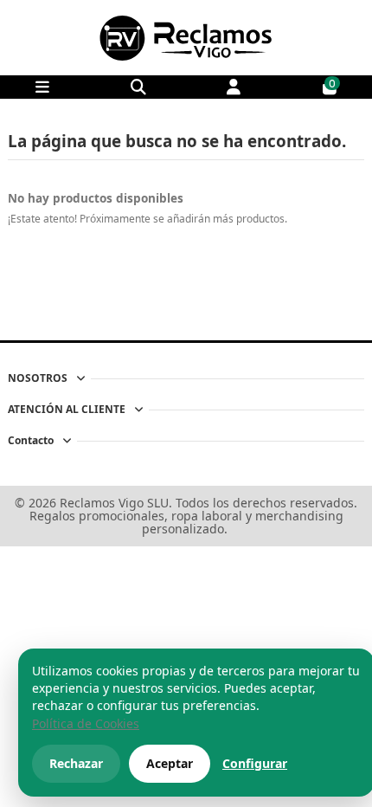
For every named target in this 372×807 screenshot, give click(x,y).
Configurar (254, 763)
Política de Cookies (85, 723)
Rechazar (76, 763)
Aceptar (169, 763)
